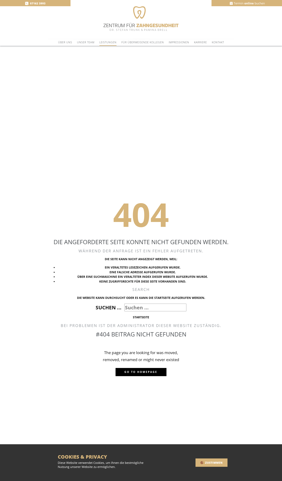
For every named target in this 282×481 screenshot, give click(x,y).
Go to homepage (140, 372)
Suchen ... (108, 307)
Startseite (141, 317)
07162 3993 (37, 3)
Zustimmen (213, 463)
